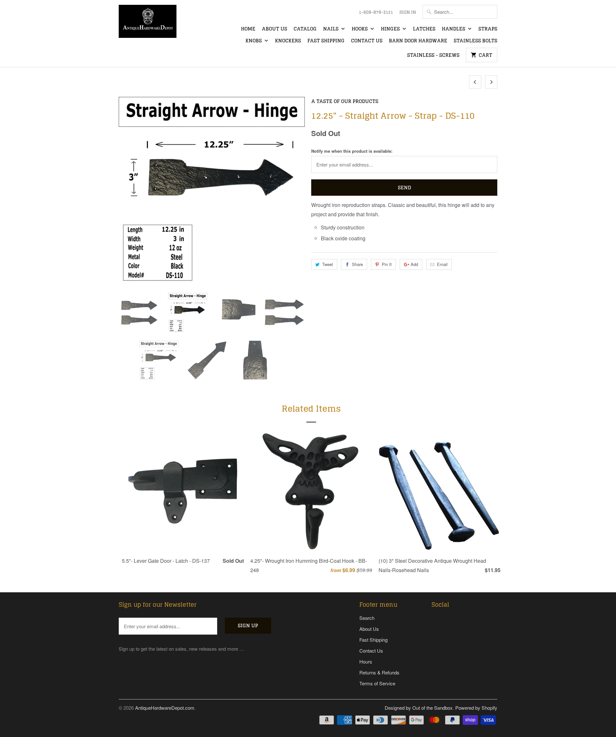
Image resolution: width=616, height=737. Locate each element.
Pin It (387, 264)
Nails (331, 29)
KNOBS (254, 41)
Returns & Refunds (379, 672)
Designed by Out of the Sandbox (419, 707)
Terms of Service (377, 683)
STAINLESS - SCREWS (433, 55)
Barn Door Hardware (418, 41)
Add (414, 264)
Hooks (360, 29)
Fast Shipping (326, 41)
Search (366, 617)
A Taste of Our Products (344, 101)
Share (357, 264)
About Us (274, 29)
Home (248, 29)
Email (442, 264)
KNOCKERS (288, 41)
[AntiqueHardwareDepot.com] (147, 23)
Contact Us (366, 41)
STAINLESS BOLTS (475, 41)
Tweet (327, 264)
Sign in (407, 12)
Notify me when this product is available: (351, 151)
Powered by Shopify (476, 707)
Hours (365, 661)
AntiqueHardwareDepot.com (164, 707)
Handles (454, 29)
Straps (487, 29)
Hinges (391, 29)
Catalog (305, 29)
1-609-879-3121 (376, 12)
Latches (424, 29)
